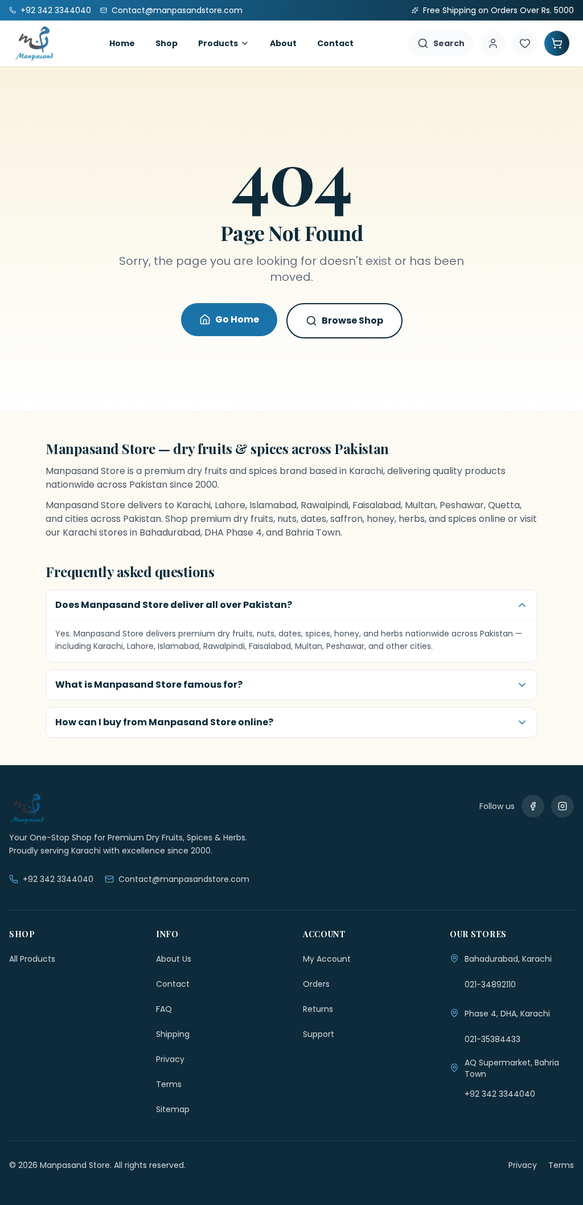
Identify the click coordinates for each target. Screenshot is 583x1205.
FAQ (164, 1009)
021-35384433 (492, 1039)
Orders (316, 984)
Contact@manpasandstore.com (183, 879)
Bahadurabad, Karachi (508, 959)
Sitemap (173, 1109)
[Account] (493, 43)
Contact (335, 43)
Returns (318, 1009)
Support (318, 1034)
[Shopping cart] (556, 43)
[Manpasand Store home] (34, 43)
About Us (173, 959)
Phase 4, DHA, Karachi (507, 1013)
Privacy (170, 1059)
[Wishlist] (524, 43)
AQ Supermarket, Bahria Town (512, 1068)
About (283, 43)
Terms (169, 1084)
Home (122, 43)
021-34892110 (490, 984)
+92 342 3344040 (58, 879)
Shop (166, 43)
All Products (32, 959)
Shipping (173, 1034)
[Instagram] (562, 806)
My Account (327, 959)
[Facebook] (533, 806)
